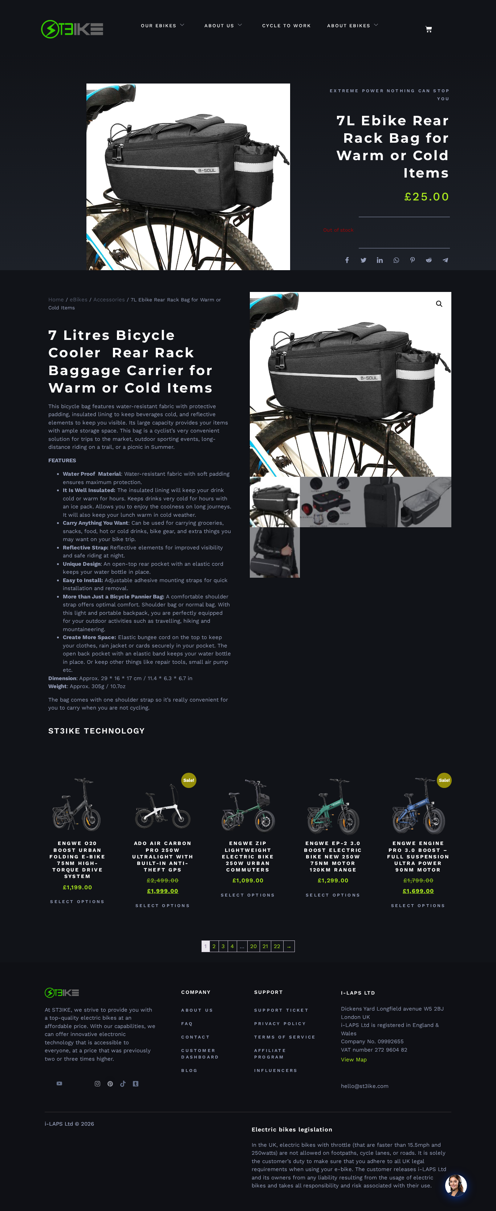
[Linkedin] (84, 1081)
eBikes (79, 299)
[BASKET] (428, 29)
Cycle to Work (286, 25)
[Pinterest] (110, 1081)
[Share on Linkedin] (377, 260)
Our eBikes (158, 25)
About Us (219, 25)
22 (277, 946)
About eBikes (348, 25)
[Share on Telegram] (442, 260)
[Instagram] (97, 1081)
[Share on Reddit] (426, 260)
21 (265, 946)
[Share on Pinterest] (409, 260)
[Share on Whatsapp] (393, 260)
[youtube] (59, 1081)
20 (253, 946)
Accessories (109, 299)
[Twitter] (71, 1081)
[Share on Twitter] (360, 260)
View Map (354, 1059)
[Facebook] (46, 1081)
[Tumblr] (135, 1081)
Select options (77, 901)
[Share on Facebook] (344, 260)
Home (56, 299)
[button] (448, 25)
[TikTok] (122, 1081)
